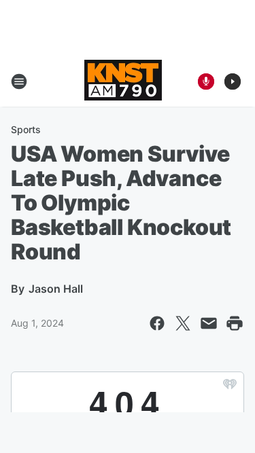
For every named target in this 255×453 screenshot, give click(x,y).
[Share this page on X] (182, 323)
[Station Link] (123, 81)
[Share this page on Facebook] (157, 323)
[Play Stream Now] (232, 81)
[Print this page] (234, 323)
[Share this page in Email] (208, 323)
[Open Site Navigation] (19, 81)
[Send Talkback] (206, 81)
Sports (26, 129)
